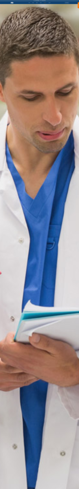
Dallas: (42, 0)
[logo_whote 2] (12, 2)
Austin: (36, 0)
